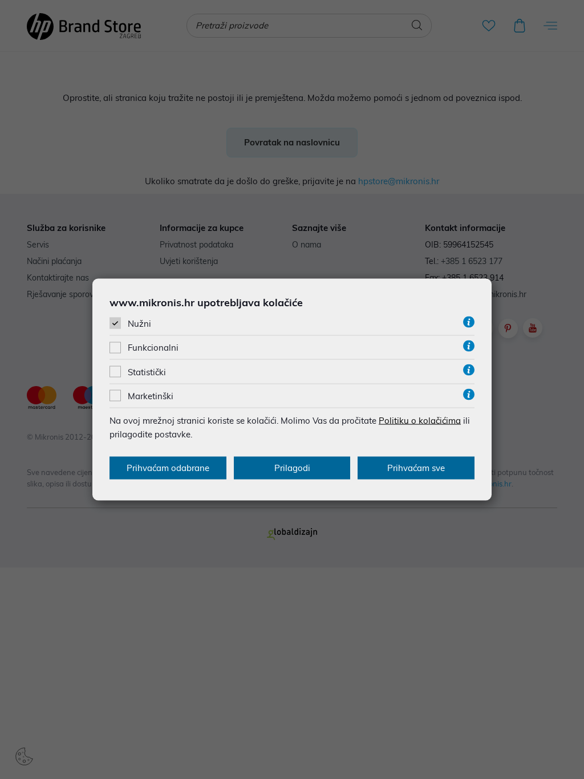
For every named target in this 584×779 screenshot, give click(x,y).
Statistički (147, 371)
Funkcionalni (153, 347)
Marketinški (150, 395)
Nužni (139, 323)
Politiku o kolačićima (420, 420)
